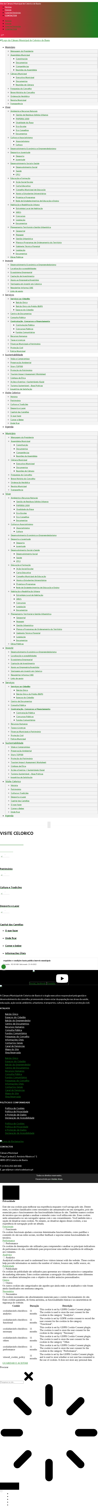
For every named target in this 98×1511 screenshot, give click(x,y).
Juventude (20, 159)
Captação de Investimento (22, 276)
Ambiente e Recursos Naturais (24, 111)
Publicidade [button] (8, 1266)
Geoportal (20, 231)
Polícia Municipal (18, 739)
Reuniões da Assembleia (26, 70)
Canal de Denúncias (13, 13)
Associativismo (22, 141)
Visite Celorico (12, 393)
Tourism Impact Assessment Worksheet (28, 374)
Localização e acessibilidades (23, 268)
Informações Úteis (14, 1084)
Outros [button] (6, 1280)
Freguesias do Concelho (21, 88)
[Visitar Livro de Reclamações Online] (12, 1141)
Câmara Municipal (19, 74)
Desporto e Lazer (18, 408)
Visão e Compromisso (20, 359)
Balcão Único (22, 302)
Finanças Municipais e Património (25, 344)
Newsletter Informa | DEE (22, 288)
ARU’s (18, 212)
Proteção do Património (21, 370)
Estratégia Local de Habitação (29, 208)
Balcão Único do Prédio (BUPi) (29, 306)
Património (16, 400)
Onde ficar (15, 423)
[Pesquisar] (49, 825)
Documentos (21, 62)
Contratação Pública (25, 325)
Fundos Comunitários (25, 332)
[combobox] (12, 1382)
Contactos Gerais (14, 1087)
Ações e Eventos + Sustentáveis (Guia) (27, 382)
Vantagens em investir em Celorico (26, 284)
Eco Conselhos (22, 130)
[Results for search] (49, 1433)
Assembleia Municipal (20, 55)
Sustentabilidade (14, 355)
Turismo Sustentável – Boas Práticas (27, 385)
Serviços (9, 295)
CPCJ (18, 174)
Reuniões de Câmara (25, 85)
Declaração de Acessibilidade (19, 1118)
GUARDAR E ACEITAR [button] (15, 1363)
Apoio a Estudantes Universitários (31, 193)
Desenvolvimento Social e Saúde (25, 163)
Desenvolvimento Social (26, 167)
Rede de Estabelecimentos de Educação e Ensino (37, 201)
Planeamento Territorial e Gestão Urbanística (31, 227)
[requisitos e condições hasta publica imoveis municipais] (3, 966)
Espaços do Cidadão (25, 310)
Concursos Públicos (24, 329)
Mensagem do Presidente (22, 51)
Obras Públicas (16, 257)
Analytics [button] (7, 1254)
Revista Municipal (18, 100)
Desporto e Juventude (20, 152)
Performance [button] (9, 1240)
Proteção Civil (17, 348)
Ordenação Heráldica (20, 96)
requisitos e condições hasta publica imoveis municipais (27, 960)
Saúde (19, 171)
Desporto (20, 156)
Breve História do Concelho (23, 92)
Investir (9, 261)
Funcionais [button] (8, 1226)
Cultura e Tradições (19, 404)
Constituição (22, 59)
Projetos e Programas (25, 197)
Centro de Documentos (21, 313)
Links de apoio (16, 291)
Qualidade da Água (24, 122)
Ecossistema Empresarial (21, 272)
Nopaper (20, 235)
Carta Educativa (23, 186)
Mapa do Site (12, 1094)
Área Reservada (13, 1053)
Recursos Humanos (19, 336)
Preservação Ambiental (21, 362)
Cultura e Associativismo (22, 137)
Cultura (19, 145)
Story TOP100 (17, 366)
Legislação (20, 220)
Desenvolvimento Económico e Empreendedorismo (33, 148)
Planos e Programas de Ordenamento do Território (39, 242)
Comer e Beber (17, 420)
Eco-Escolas (21, 126)
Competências (22, 66)
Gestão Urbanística (24, 239)
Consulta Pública (18, 317)
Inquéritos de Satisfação (21, 389)
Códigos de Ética (18, 378)
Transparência (16, 103)
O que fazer (16, 416)
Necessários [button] (8, 1291)
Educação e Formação (20, 178)
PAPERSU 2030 (22, 119)
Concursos (20, 216)
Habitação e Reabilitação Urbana (25, 205)
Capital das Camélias (20, 412)
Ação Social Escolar (24, 182)
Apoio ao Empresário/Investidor (25, 280)
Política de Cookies (14, 1124)
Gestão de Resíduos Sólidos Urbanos (32, 115)
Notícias (8, 7)
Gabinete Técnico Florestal (28, 246)
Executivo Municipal (25, 77)
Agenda (8, 10)
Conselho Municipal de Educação (31, 190)
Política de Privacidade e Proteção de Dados (16, 1113)
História (14, 397)
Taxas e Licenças (18, 340)
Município (10, 47)
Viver (8, 107)
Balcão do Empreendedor (18, 1065)
